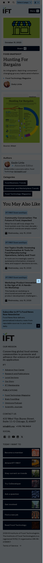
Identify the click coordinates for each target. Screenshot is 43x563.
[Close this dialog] (39, 281)
